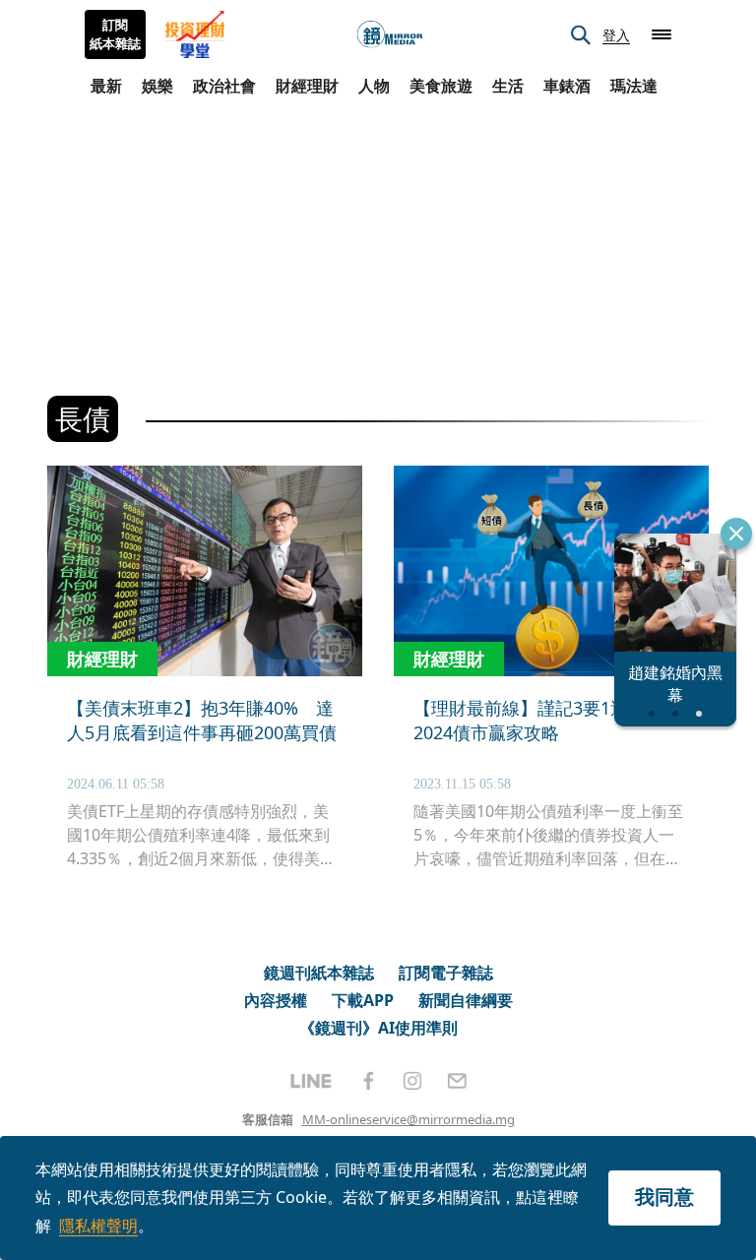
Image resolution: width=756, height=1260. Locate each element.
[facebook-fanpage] (368, 1081)
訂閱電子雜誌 (446, 972)
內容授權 (275, 1000)
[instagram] (412, 1081)
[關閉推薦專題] (736, 533)
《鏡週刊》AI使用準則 (378, 1028)
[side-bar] (661, 34)
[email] (457, 1081)
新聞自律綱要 (465, 1000)
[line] (311, 1081)
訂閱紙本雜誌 (115, 34)
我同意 (664, 1196)
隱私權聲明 (98, 1225)
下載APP (363, 1000)
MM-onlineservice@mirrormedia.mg (408, 1119)
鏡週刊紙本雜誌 (319, 972)
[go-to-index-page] (389, 35)
